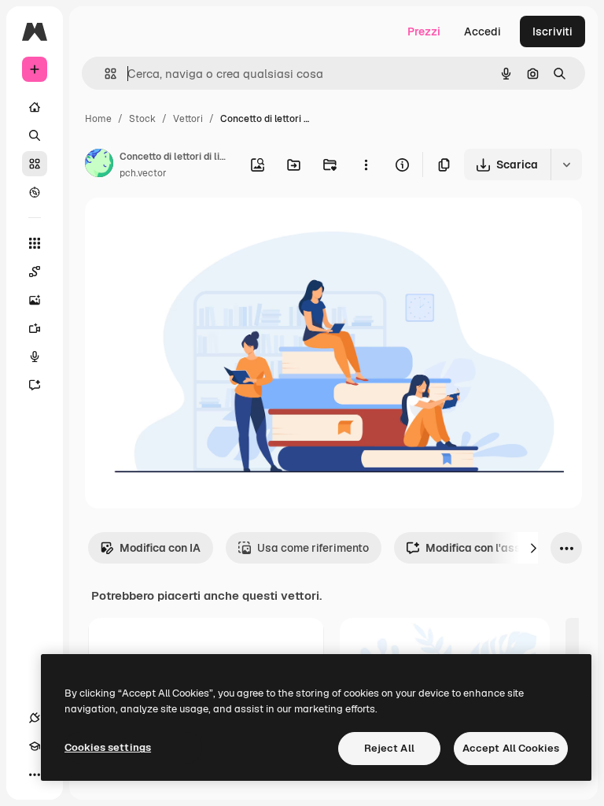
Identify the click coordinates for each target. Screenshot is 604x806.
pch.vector (143, 173)
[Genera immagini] (34, 299)
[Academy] (34, 746)
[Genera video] (34, 328)
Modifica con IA (160, 548)
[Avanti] (533, 548)
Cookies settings (107, 747)
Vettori (188, 119)
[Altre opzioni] (365, 164)
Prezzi (423, 31)
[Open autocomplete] (104, 73)
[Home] (34, 107)
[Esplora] (34, 192)
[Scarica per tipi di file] (566, 164)
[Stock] (34, 163)
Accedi (482, 31)
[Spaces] (34, 271)
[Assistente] (34, 384)
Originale (189, 227)
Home (98, 119)
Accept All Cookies (510, 748)
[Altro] (34, 774)
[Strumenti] (34, 243)
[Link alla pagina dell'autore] (99, 165)
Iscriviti (552, 31)
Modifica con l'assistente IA (498, 548)
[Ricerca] (34, 135)
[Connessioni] (34, 717)
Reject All (389, 748)
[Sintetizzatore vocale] (34, 356)
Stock (142, 119)
